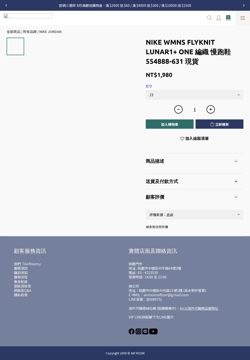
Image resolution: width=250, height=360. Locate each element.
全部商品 (13, 31)
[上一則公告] (6, 5)
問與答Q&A (22, 290)
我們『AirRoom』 (28, 263)
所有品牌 (30, 31)
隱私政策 (21, 294)
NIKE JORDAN (50, 31)
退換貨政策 (22, 286)
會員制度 (21, 281)
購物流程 (21, 277)
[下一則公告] (244, 5)
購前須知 (21, 272)
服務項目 (21, 268)
